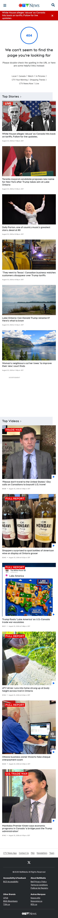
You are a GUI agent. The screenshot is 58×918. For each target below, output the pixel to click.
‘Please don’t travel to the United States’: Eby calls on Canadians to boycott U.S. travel (26, 483)
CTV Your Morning (20, 80)
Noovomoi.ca (36, 901)
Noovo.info (35, 898)
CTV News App (10, 853)
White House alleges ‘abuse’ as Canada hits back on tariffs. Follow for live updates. (29, 135)
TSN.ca (6, 904)
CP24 (5, 898)
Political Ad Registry (39, 888)
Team (51, 853)
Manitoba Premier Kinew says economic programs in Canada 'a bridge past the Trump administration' (27, 829)
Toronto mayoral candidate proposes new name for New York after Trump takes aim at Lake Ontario (28, 182)
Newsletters (42, 853)
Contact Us (24, 853)
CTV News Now (26, 83)
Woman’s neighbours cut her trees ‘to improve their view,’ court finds (27, 364)
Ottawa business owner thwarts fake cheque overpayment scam (26, 758)
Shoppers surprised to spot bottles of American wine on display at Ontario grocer (28, 552)
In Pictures (40, 76)
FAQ (33, 853)
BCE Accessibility (10, 881)
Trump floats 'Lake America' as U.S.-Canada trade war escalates (26, 620)
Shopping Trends (37, 80)
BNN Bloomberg (10, 901)
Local (14, 76)
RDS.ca (34, 904)
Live (37, 83)
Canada (22, 76)
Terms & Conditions (39, 885)
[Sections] (5, 5)
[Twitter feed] (29, 862)
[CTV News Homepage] (29, 5)
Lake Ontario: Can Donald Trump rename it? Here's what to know (26, 319)
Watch (30, 76)
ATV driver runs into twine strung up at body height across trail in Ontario (25, 689)
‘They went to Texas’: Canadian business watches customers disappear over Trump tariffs (29, 274)
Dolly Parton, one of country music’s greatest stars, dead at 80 (26, 228)
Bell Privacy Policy (39, 881)
